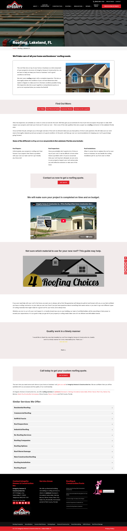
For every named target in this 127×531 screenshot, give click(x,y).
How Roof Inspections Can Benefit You (74, 502)
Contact (118, 1)
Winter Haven (92, 392)
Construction (57, 6)
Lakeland (57, 392)
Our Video (41, 109)
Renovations (78, 6)
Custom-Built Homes (40, 524)
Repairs (88, 6)
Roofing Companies (18, 524)
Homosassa (35, 394)
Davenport (64, 392)
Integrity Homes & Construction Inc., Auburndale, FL (34, 529)
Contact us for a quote (81, 109)
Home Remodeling (76, 524)
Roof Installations (89, 148)
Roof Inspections (53, 148)
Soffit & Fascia (86, 524)
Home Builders (29, 524)
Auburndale (83, 392)
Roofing (68, 6)
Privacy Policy (109, 529)
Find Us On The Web (19, 500)
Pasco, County (52, 394)
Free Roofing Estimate (111, 6)
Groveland (76, 392)
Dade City (21, 394)
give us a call (62, 384)
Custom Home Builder (45, 5)
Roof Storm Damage (97, 524)
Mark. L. (63, 350)
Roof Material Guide (52, 109)
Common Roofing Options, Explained (74, 506)
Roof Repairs (17, 148)
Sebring (70, 392)
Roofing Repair (51, 524)
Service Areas (96, 5)
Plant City (100, 392)
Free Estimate (110, 1)
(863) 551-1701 (99, 1)
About (35, 6)
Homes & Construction (63, 524)
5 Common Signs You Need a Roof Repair (75, 498)
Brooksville (27, 394)
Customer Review (66, 109)
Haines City (106, 392)
